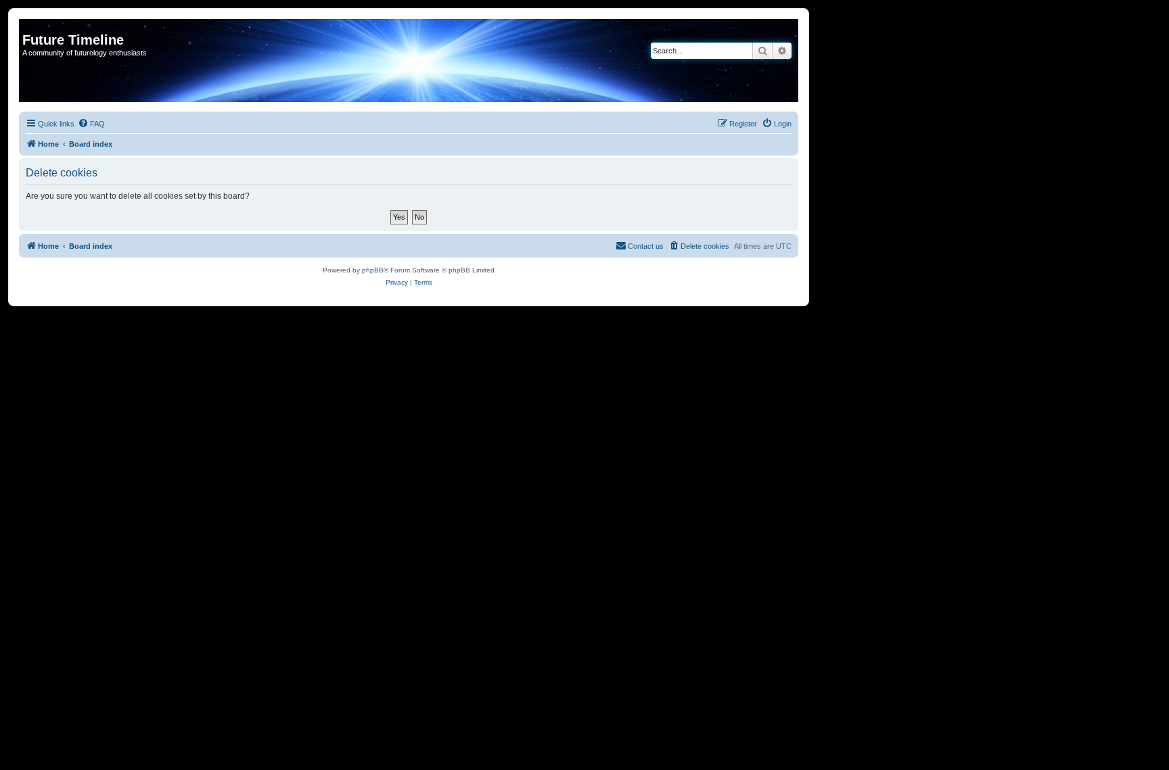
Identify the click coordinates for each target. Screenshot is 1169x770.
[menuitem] (91, 124)
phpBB (373, 270)
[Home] (30, 25)
